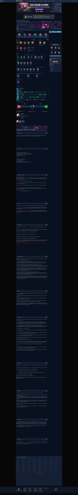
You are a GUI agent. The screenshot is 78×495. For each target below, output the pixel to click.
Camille (18, 471)
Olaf (39, 463)
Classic (38, 1)
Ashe (17, 464)
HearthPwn (40, 489)
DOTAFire (30, 488)
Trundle (51, 462)
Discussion (21, 29)
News (49, 1)
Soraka (45, 469)
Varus (50, 466)
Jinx (28, 464)
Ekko (23, 462)
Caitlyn (17, 470)
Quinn (39, 467)
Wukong (56, 459)
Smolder (45, 468)
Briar (17, 470)
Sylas (45, 470)
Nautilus (40, 459)
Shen (45, 464)
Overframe (40, 490)
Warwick (56, 458)
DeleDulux (26, 20)
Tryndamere (51, 463)
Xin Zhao (56, 461)
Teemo (51, 460)
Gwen (23, 470)
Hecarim (23, 471)
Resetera (30, 489)
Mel (33, 468)
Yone (56, 462)
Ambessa (18, 461)
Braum (17, 469)
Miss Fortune (34, 469)
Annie (17, 463)
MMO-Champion (36, 491)
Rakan (39, 468)
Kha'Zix (29, 471)
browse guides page (39, 17)
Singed (45, 465)
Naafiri (34, 471)
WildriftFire (24, 490)
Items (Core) (52, 68)
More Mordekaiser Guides (28, 29)
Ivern (28, 460)
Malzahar (34, 466)
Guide (18, 29)
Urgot (50, 465)
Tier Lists (41, 1)
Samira (45, 460)
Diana (23, 460)
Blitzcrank (18, 468)
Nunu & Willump (41, 462)
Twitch (51, 464)
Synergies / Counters (53, 66)
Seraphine (46, 462)
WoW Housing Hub (36, 490)
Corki (23, 459)
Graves (23, 470)
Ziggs (56, 467)
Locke (34, 463)
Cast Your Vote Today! (51, 61)
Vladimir (51, 471)
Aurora (18, 465)
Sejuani (45, 461)
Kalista (28, 466)
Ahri (17, 458)
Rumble (45, 459)
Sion (45, 466)
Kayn (28, 470)
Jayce (28, 463)
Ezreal (23, 464)
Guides (30, 1)
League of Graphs (25, 488)
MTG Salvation (35, 488)
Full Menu (52, 1)
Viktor (50, 470)
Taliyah (51, 458)
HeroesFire (30, 491)
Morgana (34, 470)
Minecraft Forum (36, 489)
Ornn (39, 464)
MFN (2, 1)
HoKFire (45, 488)
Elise (23, 463)
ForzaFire (30, 490)
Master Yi (34, 467)
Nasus (39, 458)
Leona (34, 461)
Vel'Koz (51, 468)
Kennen (29, 470)
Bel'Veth (18, 467)
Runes (51, 67)
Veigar (51, 467)
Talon (50, 459)
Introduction (52, 65)
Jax (28, 462)
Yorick (56, 463)
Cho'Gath (23, 458)
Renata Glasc (40, 470)
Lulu (33, 464)
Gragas (23, 469)
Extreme (22, 114)
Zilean (56, 468)
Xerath (56, 460)
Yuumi (56, 464)
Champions (34, 1)
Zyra (56, 469)
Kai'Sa (28, 465)
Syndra (45, 471)
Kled (33, 458)
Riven (45, 458)
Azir (17, 466)
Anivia (17, 462)
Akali (17, 459)
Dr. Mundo (23, 461)
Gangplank (23, 467)
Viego (50, 470)
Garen (23, 468)
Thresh (51, 461)
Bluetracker (40, 488)
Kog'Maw (34, 459)
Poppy (39, 465)
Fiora (23, 465)
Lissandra (34, 462)
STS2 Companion (41, 491)
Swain (45, 470)
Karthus (29, 467)
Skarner (45, 467)
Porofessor (24, 489)
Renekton (40, 471)
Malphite (34, 465)
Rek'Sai (40, 469)
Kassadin (29, 468)
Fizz (22, 466)
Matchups (52, 71)
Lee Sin (34, 460)
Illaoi (28, 459)
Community (45, 1)
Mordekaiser (34, 470)
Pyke (39, 466)
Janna (28, 461)
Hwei (28, 458)
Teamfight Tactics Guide (39, 473)
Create (27, 1)
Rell (39, 470)
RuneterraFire (25, 491)
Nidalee (40, 460)
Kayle (28, 469)
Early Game (52, 70)
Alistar (17, 460)
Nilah (39, 461)
